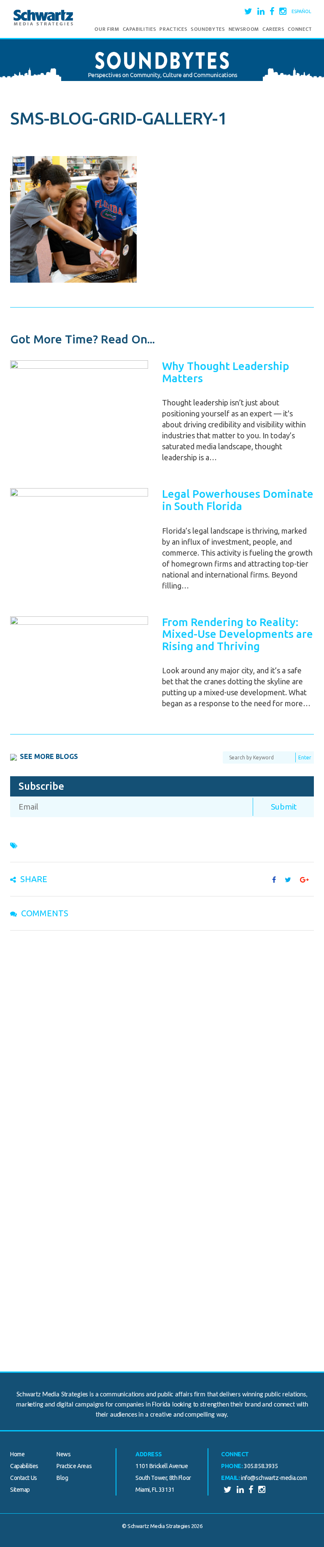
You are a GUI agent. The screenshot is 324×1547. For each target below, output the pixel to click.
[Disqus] (162, 1046)
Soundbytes (208, 29)
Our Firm (106, 29)
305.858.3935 (261, 1466)
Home (17, 1454)
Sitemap (20, 1489)
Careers (273, 29)
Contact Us (23, 1477)
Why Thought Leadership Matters (225, 372)
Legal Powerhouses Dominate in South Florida (237, 500)
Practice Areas (74, 1466)
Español (301, 11)
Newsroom (244, 29)
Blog (62, 1477)
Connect (300, 29)
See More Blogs (49, 756)
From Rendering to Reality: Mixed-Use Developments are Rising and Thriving (237, 634)
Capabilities (140, 29)
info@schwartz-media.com (274, 1477)
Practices (173, 29)
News (63, 1454)
